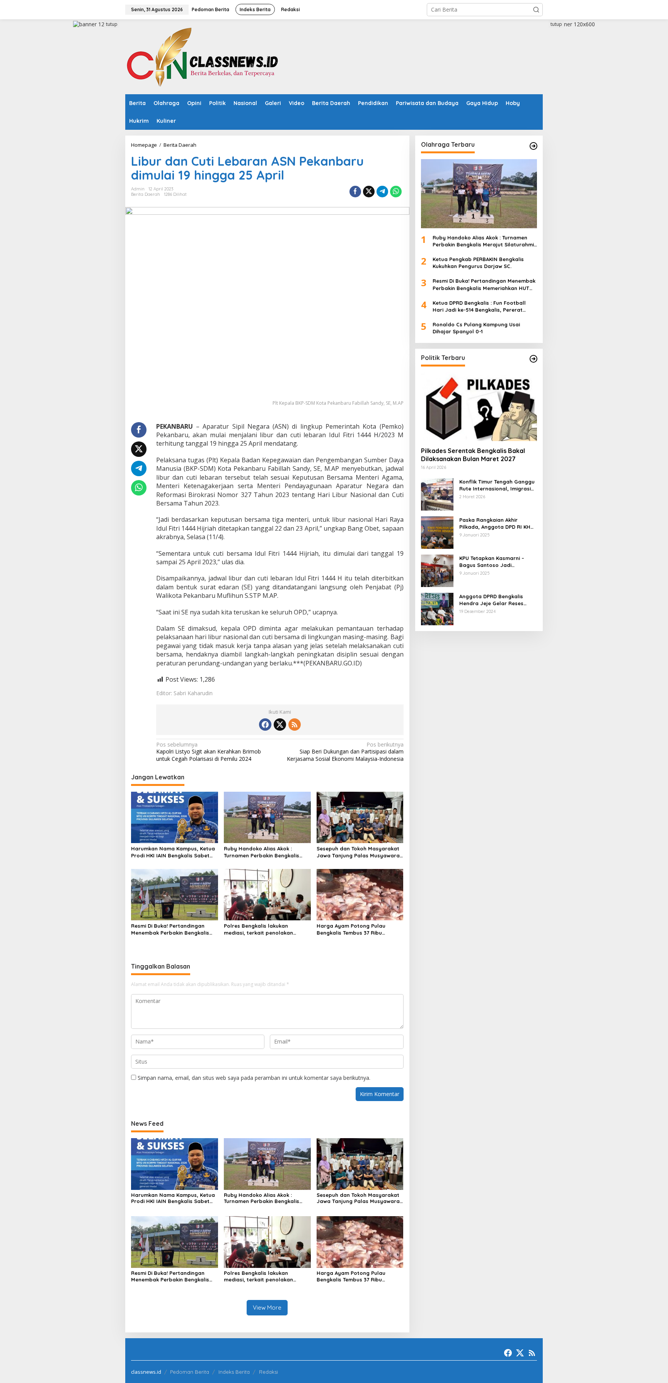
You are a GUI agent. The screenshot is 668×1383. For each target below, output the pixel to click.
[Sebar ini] (355, 191)
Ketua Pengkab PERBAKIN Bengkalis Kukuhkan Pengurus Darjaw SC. (478, 262)
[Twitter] (280, 724)
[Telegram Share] (382, 191)
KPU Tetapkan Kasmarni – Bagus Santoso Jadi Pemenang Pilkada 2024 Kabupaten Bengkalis (491, 561)
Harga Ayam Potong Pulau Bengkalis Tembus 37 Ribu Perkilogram (351, 929)
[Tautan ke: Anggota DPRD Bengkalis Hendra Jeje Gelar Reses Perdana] (437, 608)
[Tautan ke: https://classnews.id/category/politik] (533, 358)
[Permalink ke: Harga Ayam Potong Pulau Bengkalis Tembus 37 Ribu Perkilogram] (360, 894)
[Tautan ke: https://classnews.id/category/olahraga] (533, 146)
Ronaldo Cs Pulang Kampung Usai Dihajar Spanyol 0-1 (476, 327)
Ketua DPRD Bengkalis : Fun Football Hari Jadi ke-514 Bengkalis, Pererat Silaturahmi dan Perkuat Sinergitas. (479, 306)
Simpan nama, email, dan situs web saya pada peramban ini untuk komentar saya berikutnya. (254, 1077)
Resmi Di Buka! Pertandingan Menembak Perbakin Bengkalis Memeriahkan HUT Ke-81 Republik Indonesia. (173, 929)
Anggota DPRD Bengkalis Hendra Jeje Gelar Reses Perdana (491, 599)
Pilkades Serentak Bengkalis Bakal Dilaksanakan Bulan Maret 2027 (473, 455)
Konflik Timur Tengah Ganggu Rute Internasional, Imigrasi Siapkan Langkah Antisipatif (497, 485)
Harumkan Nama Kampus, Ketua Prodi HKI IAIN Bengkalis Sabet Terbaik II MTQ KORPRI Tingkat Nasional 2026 (173, 852)
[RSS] (294, 724)
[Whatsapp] (396, 191)
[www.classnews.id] (202, 56)
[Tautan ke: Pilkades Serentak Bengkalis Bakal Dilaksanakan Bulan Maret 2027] (479, 406)
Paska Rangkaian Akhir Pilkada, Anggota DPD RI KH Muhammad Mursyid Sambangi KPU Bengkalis (494, 523)
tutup (112, 24)
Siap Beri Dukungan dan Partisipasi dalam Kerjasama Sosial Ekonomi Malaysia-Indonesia (345, 751)
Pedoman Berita (189, 1372)
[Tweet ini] (369, 191)
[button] (536, 9)
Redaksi (268, 1372)
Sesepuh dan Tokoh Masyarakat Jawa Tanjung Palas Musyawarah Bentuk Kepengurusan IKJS (360, 852)
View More (267, 1307)
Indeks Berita (234, 1372)
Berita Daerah (145, 194)
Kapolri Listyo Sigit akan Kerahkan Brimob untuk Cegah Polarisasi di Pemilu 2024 (208, 751)
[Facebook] (265, 724)
